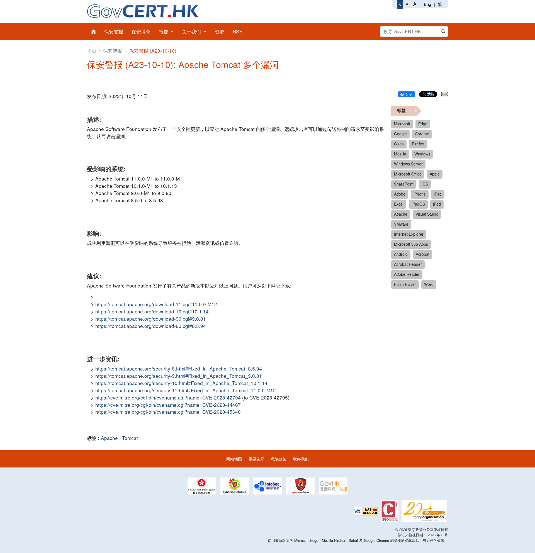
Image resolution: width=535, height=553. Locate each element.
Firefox (418, 144)
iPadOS (418, 204)
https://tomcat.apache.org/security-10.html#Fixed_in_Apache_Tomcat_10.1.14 (181, 382)
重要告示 (256, 459)
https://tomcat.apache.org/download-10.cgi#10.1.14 (152, 311)
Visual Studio (426, 214)
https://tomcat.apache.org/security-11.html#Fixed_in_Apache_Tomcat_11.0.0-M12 (185, 390)
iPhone (420, 194)
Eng (427, 4)
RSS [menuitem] (238, 31)
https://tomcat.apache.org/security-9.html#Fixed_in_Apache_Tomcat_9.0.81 (178, 375)
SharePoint (404, 184)
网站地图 (234, 459)
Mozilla (400, 154)
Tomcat (130, 437)
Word (429, 284)
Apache (109, 437)
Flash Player (405, 284)
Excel (398, 204)
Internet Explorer (409, 234)
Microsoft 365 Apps (411, 244)
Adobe (399, 194)
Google (400, 134)
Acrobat (422, 254)
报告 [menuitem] (164, 31)
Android (401, 254)
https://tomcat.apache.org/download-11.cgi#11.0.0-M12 (156, 304)
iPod (437, 204)
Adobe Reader (407, 274)
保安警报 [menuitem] (113, 31)
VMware (401, 224)
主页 (91, 50)
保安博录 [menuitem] (141, 31)
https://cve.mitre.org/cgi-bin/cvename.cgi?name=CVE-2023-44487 (168, 404)
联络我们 (301, 459)
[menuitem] (93, 31)
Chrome (422, 134)
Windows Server (408, 164)
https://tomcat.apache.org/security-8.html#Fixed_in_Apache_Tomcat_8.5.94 (178, 368)
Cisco (399, 144)
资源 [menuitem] (219, 31)
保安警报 (112, 50)
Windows (422, 154)
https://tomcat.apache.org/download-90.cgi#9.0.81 (150, 318)
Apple (435, 174)
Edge (422, 123)
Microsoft (402, 123)
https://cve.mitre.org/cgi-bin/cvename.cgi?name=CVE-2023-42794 (168, 397)
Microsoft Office (408, 174)
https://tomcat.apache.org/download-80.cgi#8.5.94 (150, 325)
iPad (438, 194)
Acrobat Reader (408, 264)
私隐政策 (278, 459)
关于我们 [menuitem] (192, 31)
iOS (425, 184)
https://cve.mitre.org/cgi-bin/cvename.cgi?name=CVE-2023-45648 (168, 411)
